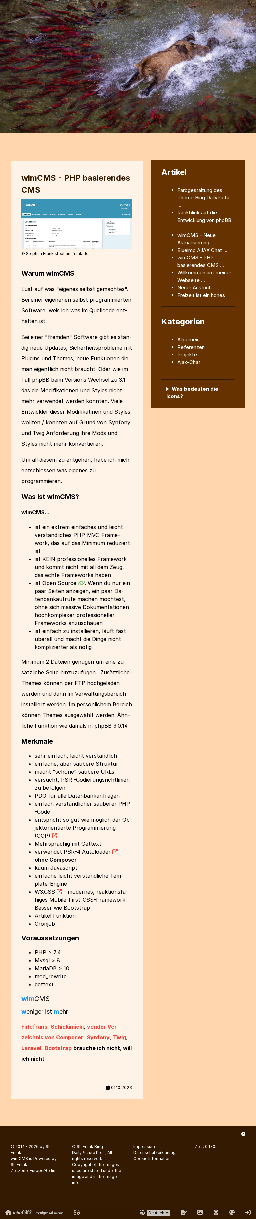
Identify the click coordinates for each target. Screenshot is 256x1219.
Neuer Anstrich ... (197, 287)
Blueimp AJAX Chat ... (202, 250)
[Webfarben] (232, 1212)
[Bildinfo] (200, 1212)
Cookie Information (152, 1158)
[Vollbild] (216, 1212)
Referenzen (191, 347)
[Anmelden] (248, 1212)
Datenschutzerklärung (154, 1152)
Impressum (144, 1146)
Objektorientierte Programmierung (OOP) (83, 827)
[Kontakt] (183, 1212)
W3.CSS (45, 891)
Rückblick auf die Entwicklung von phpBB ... (204, 220)
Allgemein (188, 339)
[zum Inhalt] (76, 1212)
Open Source (59, 583)
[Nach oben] (243, 1134)
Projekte (187, 354)
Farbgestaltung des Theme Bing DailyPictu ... (203, 197)
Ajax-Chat (188, 362)
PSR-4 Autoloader (87, 851)
